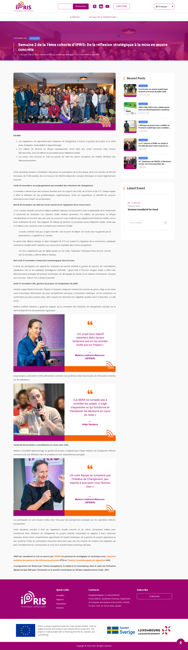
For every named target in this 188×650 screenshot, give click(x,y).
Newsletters (61, 603)
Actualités (60, 595)
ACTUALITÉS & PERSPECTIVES (102, 17)
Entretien (60, 608)
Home (16, 54)
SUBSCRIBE (121, 6)
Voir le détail (136, 223)
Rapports (60, 599)
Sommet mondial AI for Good (143, 209)
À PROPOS (75, 17)
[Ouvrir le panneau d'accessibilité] (181, 643)
